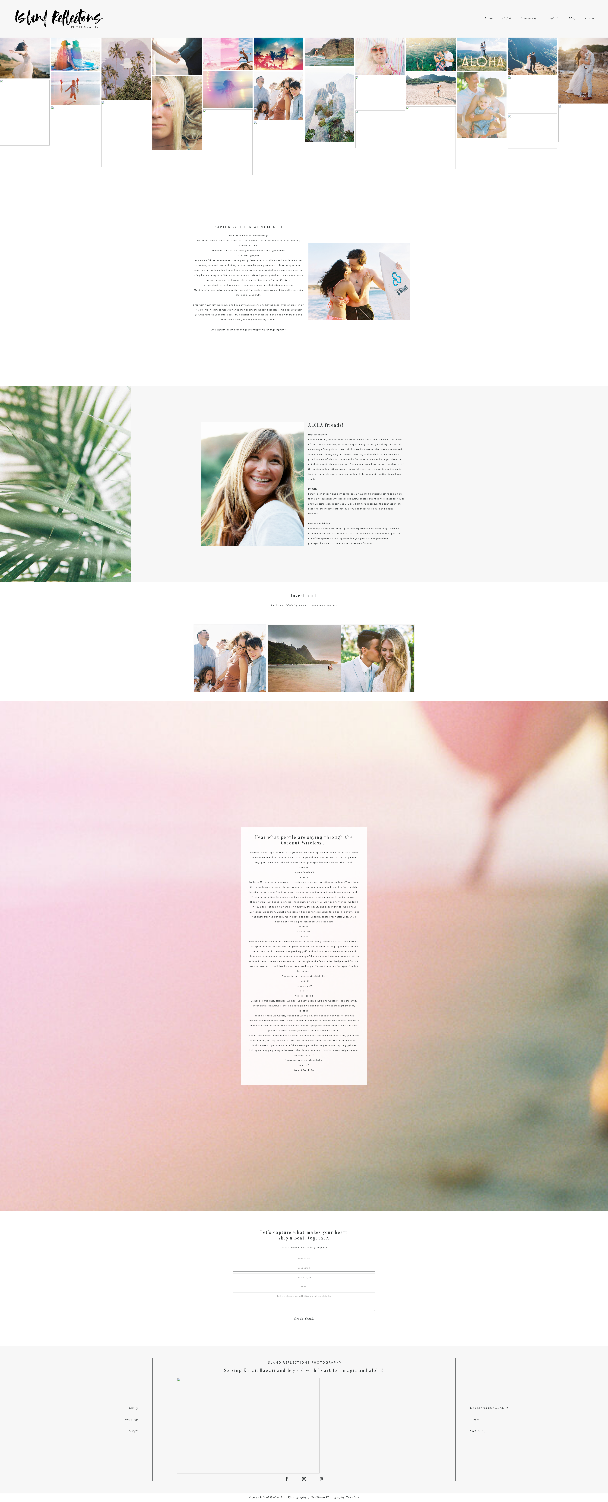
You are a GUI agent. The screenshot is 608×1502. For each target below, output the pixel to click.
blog (572, 18)
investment (528, 18)
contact (590, 18)
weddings (131, 1419)
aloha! (506, 18)
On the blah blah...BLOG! (489, 1408)
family (133, 1408)
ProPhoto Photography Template (335, 1497)
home (488, 18)
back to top (478, 1431)
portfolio (552, 18)
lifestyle (132, 1431)
